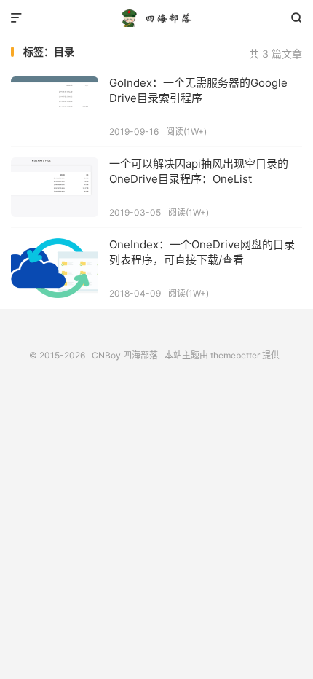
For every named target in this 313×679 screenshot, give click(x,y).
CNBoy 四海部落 (156, 18)
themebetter (235, 355)
